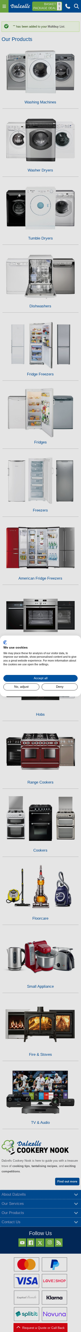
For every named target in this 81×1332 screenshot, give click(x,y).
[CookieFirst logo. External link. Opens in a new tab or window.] (5, 642)
